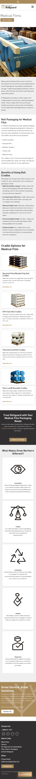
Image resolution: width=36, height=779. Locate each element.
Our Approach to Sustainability (11, 747)
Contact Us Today (18, 440)
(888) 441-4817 (7, 730)
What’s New (5, 742)
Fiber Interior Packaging (9, 749)
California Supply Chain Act (10, 761)
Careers (4, 744)
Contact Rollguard (7, 752)
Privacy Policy (5, 759)
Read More (6, 287)
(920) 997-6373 (6, 428)
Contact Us (7, 711)
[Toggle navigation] (32, 7)
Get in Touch (7, 20)
